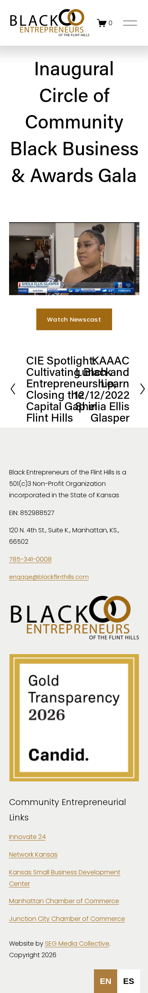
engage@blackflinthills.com (49, 577)
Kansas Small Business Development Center (64, 878)
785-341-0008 (30, 559)
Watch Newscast (74, 319)
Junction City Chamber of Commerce (67, 918)
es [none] (128, 981)
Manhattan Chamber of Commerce (64, 901)
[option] (128, 981)
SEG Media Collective (77, 943)
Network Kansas (33, 854)
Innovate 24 (27, 836)
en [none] (105, 981)
